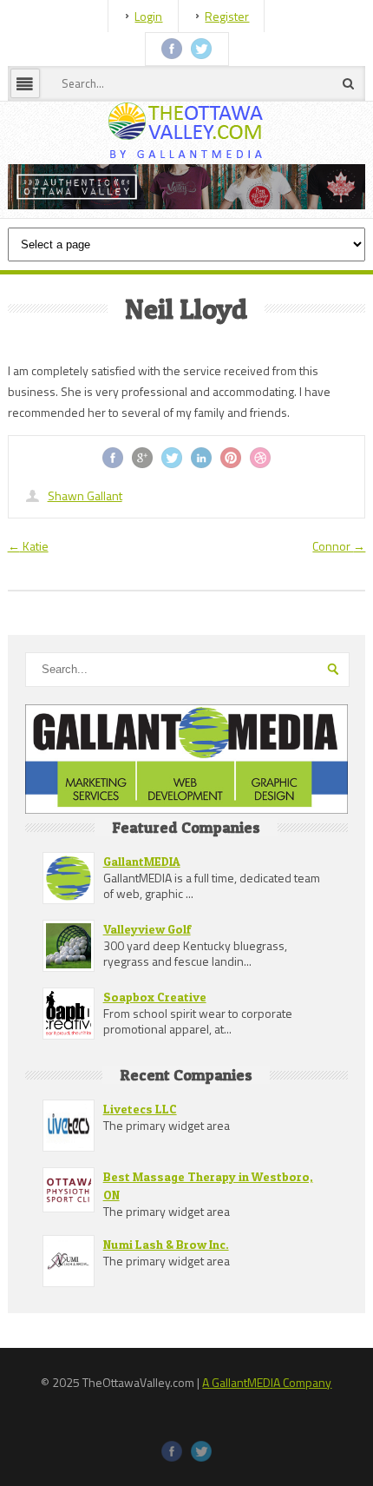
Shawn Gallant (85, 587)
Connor (338, 637)
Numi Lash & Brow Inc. (166, 1335)
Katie (28, 637)
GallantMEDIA (141, 952)
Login (148, 16)
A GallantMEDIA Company (266, 1473)
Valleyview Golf (147, 1020)
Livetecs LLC (140, 1199)
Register (227, 16)
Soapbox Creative (154, 1087)
